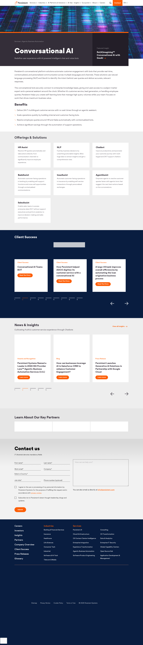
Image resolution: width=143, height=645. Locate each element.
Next (127, 303)
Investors (19, 531)
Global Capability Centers (109, 547)
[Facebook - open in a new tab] (113, 617)
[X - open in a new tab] (113, 588)
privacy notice (36, 493)
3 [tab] (33, 298)
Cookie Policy (58, 603)
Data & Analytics (106, 538)
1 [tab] (17, 298)
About (94, 3)
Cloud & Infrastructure (81, 534)
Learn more (24, 377)
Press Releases (21, 554)
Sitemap (34, 603)
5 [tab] (48, 298)
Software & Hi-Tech (51, 555)
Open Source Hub (106, 551)
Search (110, 3)
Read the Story (25, 275)
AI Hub (70, 3)
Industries (41, 3)
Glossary (18, 559)
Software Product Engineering (84, 555)
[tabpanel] (32, 267)
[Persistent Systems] (21, 603)
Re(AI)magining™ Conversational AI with (108, 55)
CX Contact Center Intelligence (84, 538)
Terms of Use (70, 603)
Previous (112, 303)
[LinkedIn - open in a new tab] (113, 574)
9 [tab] (80, 298)
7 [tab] (64, 298)
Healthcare (48, 538)
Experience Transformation (83, 547)
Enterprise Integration (81, 543)
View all (118, 326)
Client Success (21, 549)
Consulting (104, 530)
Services (33, 3)
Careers (102, 3)
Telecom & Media (50, 560)
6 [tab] (56, 298)
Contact (117, 3)
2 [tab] (25, 298)
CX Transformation (107, 534)
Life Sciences (48, 543)
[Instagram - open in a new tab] (113, 632)
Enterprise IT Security (108, 543)
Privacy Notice (45, 603)
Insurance (47, 534)
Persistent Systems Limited (21, 3)
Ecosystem (86, 3)
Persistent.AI (77, 530)
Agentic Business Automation (83, 551)
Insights (76, 3)
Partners (18, 540)
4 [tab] (41, 298)
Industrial (47, 551)
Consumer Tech (49, 547)
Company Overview (24, 545)
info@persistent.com (106, 490)
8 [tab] (72, 298)
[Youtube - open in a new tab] (113, 603)
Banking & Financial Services (54, 530)
